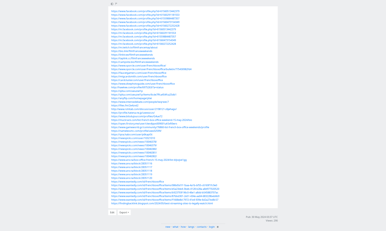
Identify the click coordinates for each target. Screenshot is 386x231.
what (175, 226)
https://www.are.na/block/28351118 (131, 170)
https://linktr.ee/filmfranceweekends (132, 54)
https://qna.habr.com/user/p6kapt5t (131, 134)
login (212, 226)
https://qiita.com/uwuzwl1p (127, 91)
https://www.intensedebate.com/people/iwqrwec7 (140, 101)
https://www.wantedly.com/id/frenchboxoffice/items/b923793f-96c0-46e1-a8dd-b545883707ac (164, 192)
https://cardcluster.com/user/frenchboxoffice (137, 80)
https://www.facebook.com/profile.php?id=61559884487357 (145, 18)
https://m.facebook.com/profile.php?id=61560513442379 (143, 29)
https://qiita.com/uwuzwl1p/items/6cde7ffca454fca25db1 (144, 94)
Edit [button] (112, 212)
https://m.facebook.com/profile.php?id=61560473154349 (143, 40)
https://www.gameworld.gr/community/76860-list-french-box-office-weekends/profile (160, 127)
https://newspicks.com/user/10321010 (133, 138)
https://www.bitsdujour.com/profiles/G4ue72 (136, 116)
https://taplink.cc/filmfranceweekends (133, 58)
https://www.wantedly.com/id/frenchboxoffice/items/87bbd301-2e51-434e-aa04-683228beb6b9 (165, 196)
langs (191, 226)
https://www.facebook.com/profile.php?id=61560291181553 (145, 14)
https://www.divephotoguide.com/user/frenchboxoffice (143, 83)
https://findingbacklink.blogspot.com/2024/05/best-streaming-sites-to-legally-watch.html (162, 203)
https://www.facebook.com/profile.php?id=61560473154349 (145, 22)
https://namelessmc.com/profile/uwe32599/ (136, 130)
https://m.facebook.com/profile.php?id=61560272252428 (143, 43)
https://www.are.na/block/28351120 (131, 178)
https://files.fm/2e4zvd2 (124, 105)
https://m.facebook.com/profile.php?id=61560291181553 (143, 33)
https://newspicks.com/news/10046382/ (134, 156)
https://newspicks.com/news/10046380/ (134, 149)
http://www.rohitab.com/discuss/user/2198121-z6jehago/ (144, 109)
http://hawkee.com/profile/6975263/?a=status (137, 87)
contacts (202, 226)
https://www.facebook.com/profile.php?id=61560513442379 (145, 11)
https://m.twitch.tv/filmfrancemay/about (134, 47)
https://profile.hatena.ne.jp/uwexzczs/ (133, 112)
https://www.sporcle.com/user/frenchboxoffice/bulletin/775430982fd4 (151, 69)
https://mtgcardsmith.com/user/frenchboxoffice (139, 76)
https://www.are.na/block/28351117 (131, 167)
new (167, 226)
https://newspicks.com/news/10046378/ (134, 141)
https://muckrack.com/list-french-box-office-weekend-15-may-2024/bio (151, 120)
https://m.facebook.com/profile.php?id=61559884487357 (143, 36)
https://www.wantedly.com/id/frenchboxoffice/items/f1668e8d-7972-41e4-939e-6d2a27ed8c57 (164, 199)
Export (123, 212)
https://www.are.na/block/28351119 (131, 174)
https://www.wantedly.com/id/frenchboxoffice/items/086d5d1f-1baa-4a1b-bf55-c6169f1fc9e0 (164, 185)
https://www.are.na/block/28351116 (131, 163)
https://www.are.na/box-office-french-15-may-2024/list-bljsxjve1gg (149, 160)
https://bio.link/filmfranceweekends (131, 51)
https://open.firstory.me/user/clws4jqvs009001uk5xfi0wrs (144, 123)
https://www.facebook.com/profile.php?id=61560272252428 (145, 25)
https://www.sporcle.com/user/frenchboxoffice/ (138, 65)
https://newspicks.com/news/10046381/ (134, 152)
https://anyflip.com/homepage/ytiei (131, 98)
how (183, 226)
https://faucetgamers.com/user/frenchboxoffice (138, 72)
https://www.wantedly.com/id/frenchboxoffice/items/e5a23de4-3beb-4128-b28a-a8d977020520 (165, 189)
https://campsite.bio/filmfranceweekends (135, 62)
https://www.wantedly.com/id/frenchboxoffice (137, 181)
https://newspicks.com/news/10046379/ (134, 145)
